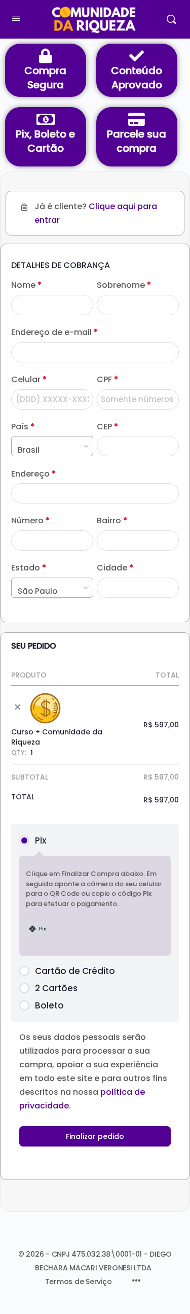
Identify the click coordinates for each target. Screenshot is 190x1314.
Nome (26, 285)
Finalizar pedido (95, 1136)
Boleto (49, 1005)
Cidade (115, 567)
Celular (29, 379)
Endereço (33, 474)
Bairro (112, 520)
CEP (107, 426)
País (22, 426)
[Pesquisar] (171, 19)
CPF (107, 379)
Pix (40, 840)
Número (30, 520)
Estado (28, 567)
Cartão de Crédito (75, 971)
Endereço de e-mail (54, 332)
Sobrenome (124, 285)
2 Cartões (56, 988)
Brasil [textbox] (29, 450)
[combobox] (52, 446)
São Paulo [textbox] (37, 591)
